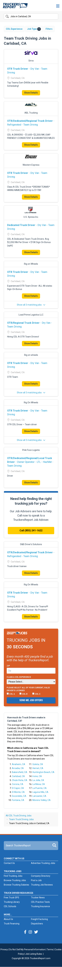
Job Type (33, 29)
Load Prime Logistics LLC (31, 314)
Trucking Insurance (40, 906)
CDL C (37, 694)
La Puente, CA (39, 788)
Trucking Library (12, 902)
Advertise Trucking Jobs (43, 863)
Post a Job (36, 880)
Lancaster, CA (39, 796)
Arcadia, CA (18, 768)
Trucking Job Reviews (42, 884)
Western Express (31, 165)
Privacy (4, 949)
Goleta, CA (37, 764)
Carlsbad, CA (18, 776)
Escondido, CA (19, 796)
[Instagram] (30, 932)
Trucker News (38, 897)
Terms (50, 949)
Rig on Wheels (31, 264)
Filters (49, 29)
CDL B (24, 694)
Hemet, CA (37, 768)
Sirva (31, 60)
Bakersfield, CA (19, 772)
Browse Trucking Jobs (15, 880)
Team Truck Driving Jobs (21, 819)
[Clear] (55, 17)
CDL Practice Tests (40, 902)
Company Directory (40, 876)
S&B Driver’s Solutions (31, 544)
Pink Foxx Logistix (31, 450)
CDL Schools (10, 906)
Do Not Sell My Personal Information (27, 949)
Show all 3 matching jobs (29, 304)
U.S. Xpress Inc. (31, 217)
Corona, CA (17, 784)
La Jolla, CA (38, 780)
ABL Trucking (31, 112)
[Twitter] (36, 932)
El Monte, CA (18, 792)
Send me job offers (31, 700)
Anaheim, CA (18, 764)
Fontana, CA (18, 800)
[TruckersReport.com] (15, 7)
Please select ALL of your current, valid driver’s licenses (28, 689)
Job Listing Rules (33, 954)
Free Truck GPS (11, 897)
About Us (8, 919)
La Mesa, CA (38, 784)
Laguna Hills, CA (40, 792)
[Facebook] (25, 932)
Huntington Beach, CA (43, 772)
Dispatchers (37, 923)
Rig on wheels (31, 355)
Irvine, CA (37, 776)
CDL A (12, 694)
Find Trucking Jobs (13, 876)
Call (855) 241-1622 (31, 530)
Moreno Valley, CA (41, 800)
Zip (8, 666)
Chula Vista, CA (19, 780)
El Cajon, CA (18, 788)
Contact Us (9, 863)
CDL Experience (14, 29)
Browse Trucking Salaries (16, 884)
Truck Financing (11, 923)
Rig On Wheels (31, 402)
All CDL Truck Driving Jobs (18, 815)
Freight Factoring (39, 919)
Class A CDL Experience (19, 677)
